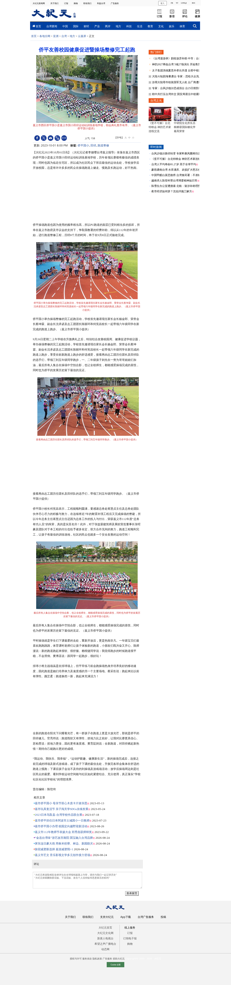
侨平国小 (83, 145)
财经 (86, 26)
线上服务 (129, 927)
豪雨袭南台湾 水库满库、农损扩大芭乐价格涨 (178, 169)
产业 (97, 26)
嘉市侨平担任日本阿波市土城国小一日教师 (62, 820)
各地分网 (44, 36)
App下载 (125, 917)
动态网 (105, 949)
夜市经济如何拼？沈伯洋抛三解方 (171, 191)
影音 (172, 16)
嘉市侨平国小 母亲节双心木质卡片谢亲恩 (61, 803)
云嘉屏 (82, 36)
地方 (118, 26)
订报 (66, 3)
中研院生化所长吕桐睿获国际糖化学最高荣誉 (184, 127)
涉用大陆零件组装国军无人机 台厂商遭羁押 (178, 82)
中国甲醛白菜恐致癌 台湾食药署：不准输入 (177, 175)
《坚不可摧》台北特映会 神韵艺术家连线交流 (160, 127)
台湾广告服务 (146, 917)
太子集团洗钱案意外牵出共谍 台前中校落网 (178, 70)
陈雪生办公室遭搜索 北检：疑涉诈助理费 (176, 185)
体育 (182, 26)
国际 (75, 26)
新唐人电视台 (105, 938)
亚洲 (56, 36)
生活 (139, 26)
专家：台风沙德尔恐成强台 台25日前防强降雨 (179, 88)
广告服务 (115, 3)
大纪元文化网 (105, 933)
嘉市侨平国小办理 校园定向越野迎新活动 (61, 826)
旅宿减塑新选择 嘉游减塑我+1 (54, 849)
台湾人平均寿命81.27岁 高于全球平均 (173, 164)
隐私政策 (97, 958)
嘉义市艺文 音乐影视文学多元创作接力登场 (62, 855)
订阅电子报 (130, 938)
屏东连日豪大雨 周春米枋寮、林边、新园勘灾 (64, 843)
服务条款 (87, 958)
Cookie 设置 (116, 964)
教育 (150, 26)
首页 (38, 26)
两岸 (107, 26)
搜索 (195, 25)
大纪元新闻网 (39, 3)
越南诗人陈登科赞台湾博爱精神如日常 (174, 180)
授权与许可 (76, 958)
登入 (162, 3)
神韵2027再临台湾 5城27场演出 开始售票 (176, 64)
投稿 (163, 917)
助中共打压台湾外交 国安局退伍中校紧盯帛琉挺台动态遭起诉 (189, 94)
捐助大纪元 (119, 958)
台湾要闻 (51, 26)
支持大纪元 (107, 917)
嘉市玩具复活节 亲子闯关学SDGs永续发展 (61, 809)
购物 (76, 3)
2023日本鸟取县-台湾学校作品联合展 (58, 814)
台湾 (64, 36)
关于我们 (54, 3)
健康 (197, 16)
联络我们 (87, 3)
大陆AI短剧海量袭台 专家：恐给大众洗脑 (177, 76)
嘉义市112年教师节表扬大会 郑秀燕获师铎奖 (63, 832)
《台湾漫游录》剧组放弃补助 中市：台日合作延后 (182, 58)
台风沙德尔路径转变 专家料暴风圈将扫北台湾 (178, 153)
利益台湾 (101, 3)
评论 (185, 16)
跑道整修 (103, 145)
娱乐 (171, 26)
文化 (161, 26)
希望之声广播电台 (105, 944)
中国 (65, 26)
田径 (93, 145)
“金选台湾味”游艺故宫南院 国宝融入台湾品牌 (64, 837)
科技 (129, 26)
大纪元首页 (105, 927)
